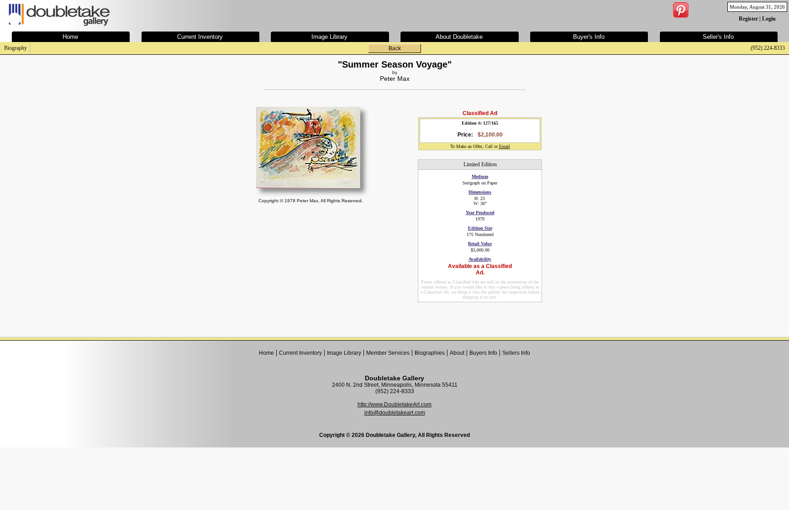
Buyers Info (483, 353)
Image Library (344, 353)
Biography (15, 48)
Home (266, 353)
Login (769, 19)
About (457, 353)
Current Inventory (300, 353)
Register (748, 19)
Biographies (430, 353)
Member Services (388, 353)
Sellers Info (516, 353)
